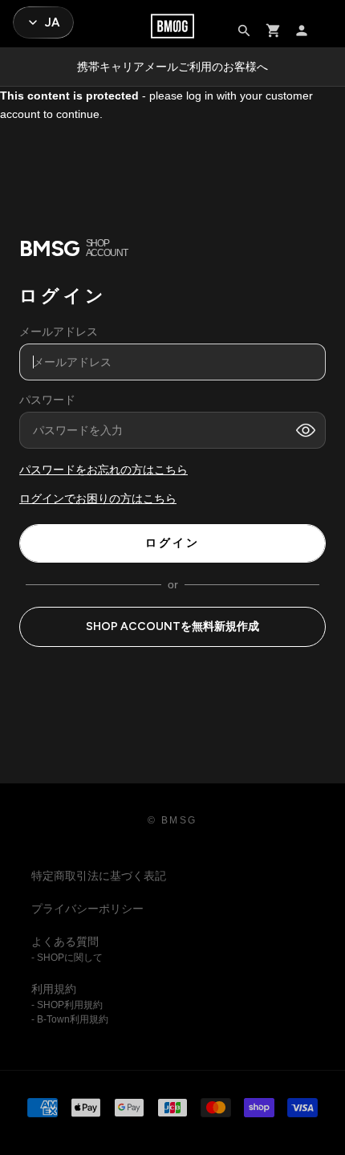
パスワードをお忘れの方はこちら (103, 470)
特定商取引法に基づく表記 (98, 875)
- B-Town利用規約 (69, 1019)
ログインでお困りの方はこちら (98, 499)
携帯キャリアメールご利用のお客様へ (172, 66)
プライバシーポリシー (87, 908)
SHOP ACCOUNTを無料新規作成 (172, 626)
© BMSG (172, 820)
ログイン (172, 543)
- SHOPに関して (67, 957)
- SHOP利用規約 (67, 1005)
